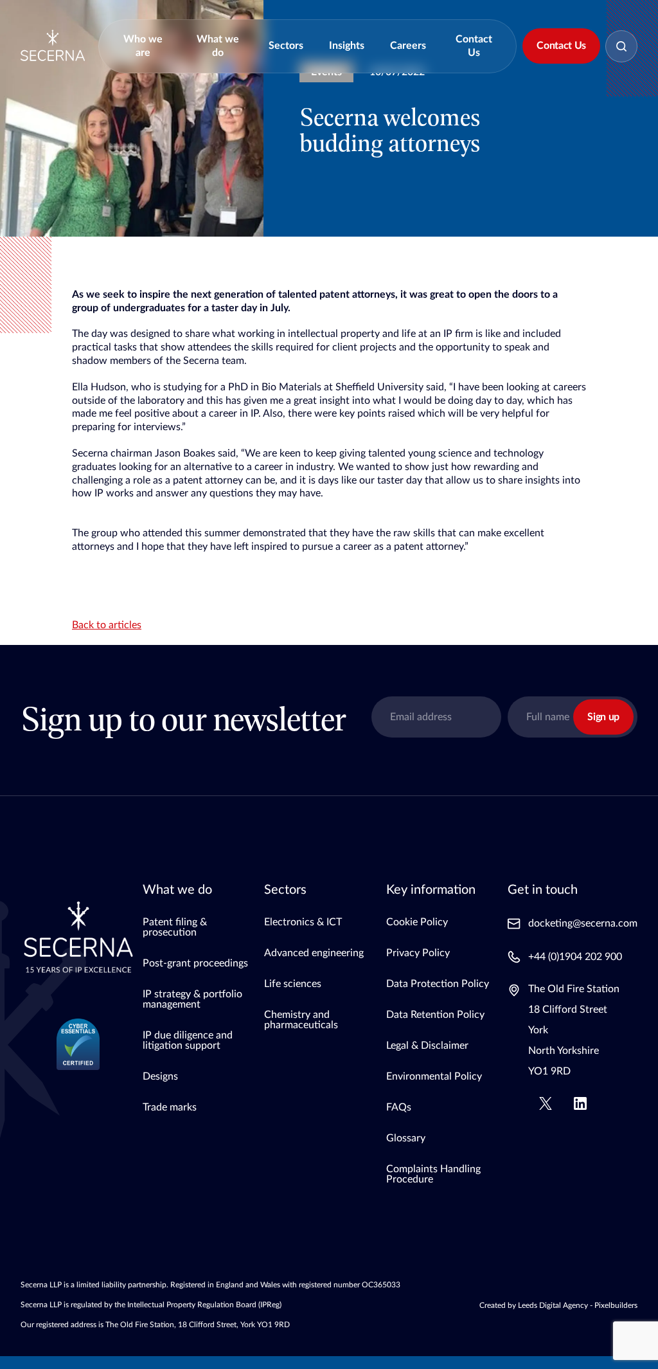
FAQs (398, 1107)
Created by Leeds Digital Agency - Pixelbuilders (558, 1305)
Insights (346, 46)
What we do (218, 46)
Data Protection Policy (437, 984)
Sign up (603, 717)
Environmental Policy (434, 1076)
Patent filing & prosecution (175, 927)
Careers (408, 46)
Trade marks (170, 1107)
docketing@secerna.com (582, 923)
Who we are (143, 46)
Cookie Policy (417, 922)
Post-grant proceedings (195, 963)
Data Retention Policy (435, 1015)
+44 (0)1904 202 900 (575, 957)
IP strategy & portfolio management (192, 999)
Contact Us (474, 46)
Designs (160, 1076)
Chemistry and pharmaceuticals (301, 1020)
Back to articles (106, 625)
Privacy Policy (418, 953)
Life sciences (292, 984)
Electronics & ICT (303, 922)
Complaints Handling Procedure (433, 1174)
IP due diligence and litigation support (188, 1040)
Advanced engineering (314, 953)
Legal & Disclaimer (427, 1045)
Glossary (405, 1138)
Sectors (286, 46)
